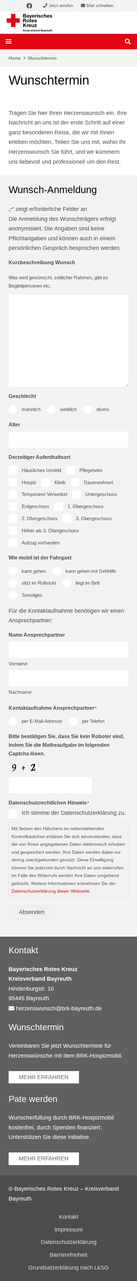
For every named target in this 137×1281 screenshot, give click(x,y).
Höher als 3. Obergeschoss (50, 530)
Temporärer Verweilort (44, 494)
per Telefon (93, 721)
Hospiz (29, 482)
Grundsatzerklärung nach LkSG (68, 1267)
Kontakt (68, 1217)
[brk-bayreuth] (29, 22)
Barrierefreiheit (68, 1255)
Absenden (32, 912)
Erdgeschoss (35, 506)
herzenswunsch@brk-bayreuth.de (59, 1008)
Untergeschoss (101, 494)
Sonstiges (32, 595)
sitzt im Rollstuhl (39, 583)
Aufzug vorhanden (41, 542)
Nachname (20, 692)
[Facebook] (29, 5)
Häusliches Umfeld (41, 470)
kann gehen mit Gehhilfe (91, 571)
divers (103, 409)
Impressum (68, 1229)
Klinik (60, 482)
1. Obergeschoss (86, 506)
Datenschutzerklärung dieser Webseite (50, 891)
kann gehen (34, 571)
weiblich (68, 409)
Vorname (18, 663)
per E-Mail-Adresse (42, 721)
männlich (31, 409)
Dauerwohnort (98, 482)
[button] (8, 41)
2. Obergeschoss (40, 518)
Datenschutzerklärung (69, 1242)
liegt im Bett (88, 583)
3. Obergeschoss (94, 518)
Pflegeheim (91, 470)
